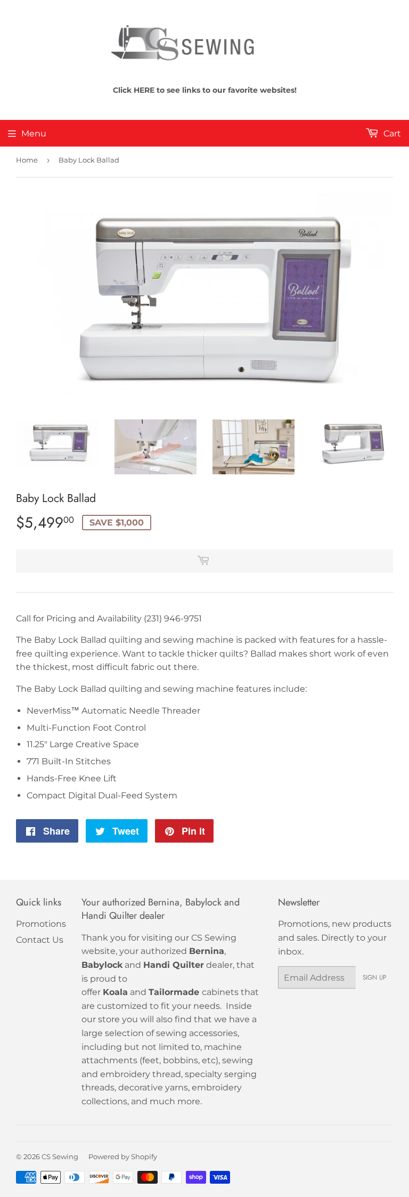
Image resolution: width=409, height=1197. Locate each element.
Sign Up (374, 977)
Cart (391, 133)
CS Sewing (60, 1156)
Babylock (101, 965)
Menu (33, 133)
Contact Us (39, 940)
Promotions (41, 924)
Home (27, 160)
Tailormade (174, 992)
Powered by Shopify (122, 1156)
